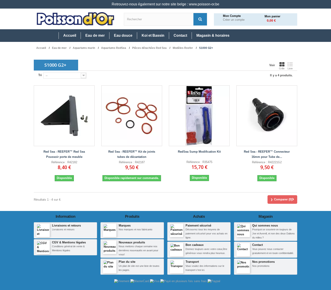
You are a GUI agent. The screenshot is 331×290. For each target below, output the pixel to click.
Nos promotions (263, 261)
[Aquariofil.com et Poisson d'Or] (75, 19)
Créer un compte (234, 19)
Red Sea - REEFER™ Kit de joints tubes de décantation (131, 154)
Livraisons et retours (66, 225)
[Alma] (184, 281)
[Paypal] (214, 281)
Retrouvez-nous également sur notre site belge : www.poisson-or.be (165, 4)
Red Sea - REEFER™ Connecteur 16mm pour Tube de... (267, 154)
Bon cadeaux (195, 245)
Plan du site (127, 261)
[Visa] (155, 281)
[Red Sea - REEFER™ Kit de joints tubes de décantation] (132, 116)
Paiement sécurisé (198, 225)
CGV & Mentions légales (69, 242)
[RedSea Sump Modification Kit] (199, 116)
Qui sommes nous (265, 225)
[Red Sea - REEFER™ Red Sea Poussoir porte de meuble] (64, 116)
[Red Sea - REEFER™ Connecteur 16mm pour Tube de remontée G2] (267, 116)
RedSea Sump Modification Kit (199, 151)
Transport (192, 261)
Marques (125, 225)
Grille (282, 68)
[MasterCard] (140, 281)
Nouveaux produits (132, 242)
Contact (257, 245)
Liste (290, 68)
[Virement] (122, 281)
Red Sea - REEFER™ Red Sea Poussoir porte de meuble (64, 154)
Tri (40, 75)
